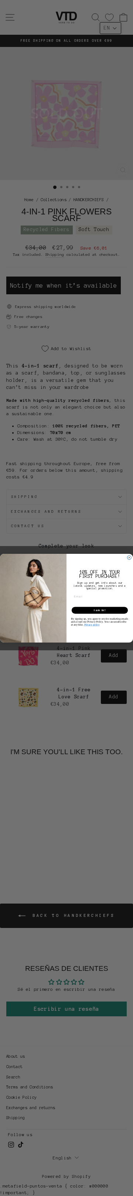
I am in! (100, 610)
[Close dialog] (129, 557)
